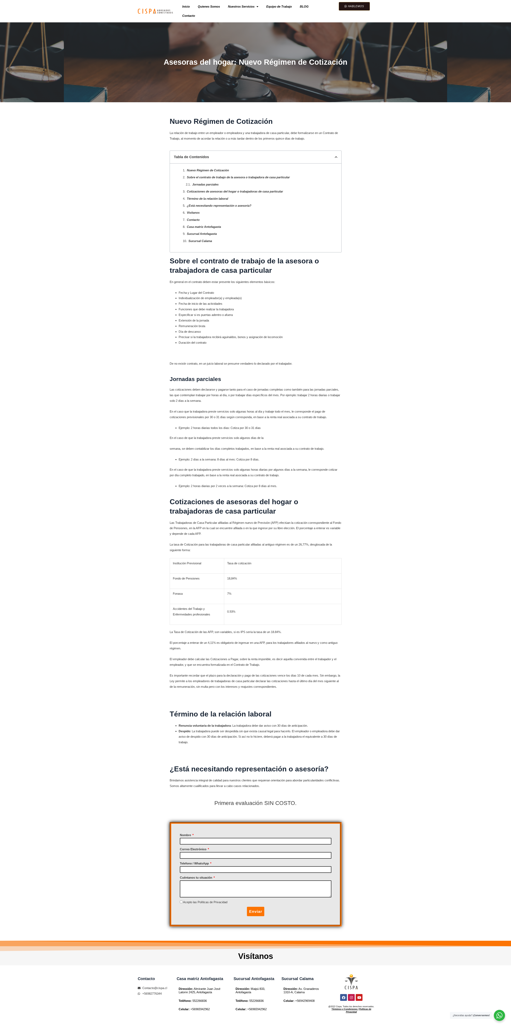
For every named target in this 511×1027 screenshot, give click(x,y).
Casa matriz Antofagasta (204, 226)
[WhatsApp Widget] (499, 1015)
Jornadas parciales (205, 184)
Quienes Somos (209, 6)
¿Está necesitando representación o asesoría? (219, 205)
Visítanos (193, 212)
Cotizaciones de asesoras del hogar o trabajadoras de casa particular (235, 191)
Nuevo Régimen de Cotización (208, 170)
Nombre (186, 835)
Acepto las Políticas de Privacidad (205, 902)
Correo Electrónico (193, 849)
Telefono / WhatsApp (195, 863)
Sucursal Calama (200, 241)
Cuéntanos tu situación (196, 877)
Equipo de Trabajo (279, 6)
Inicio (186, 6)
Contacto (188, 15)
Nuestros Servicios (241, 6)
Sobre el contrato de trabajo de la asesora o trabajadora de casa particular (238, 177)
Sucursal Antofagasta (202, 233)
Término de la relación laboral (207, 198)
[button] (336, 157)
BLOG (304, 6)
